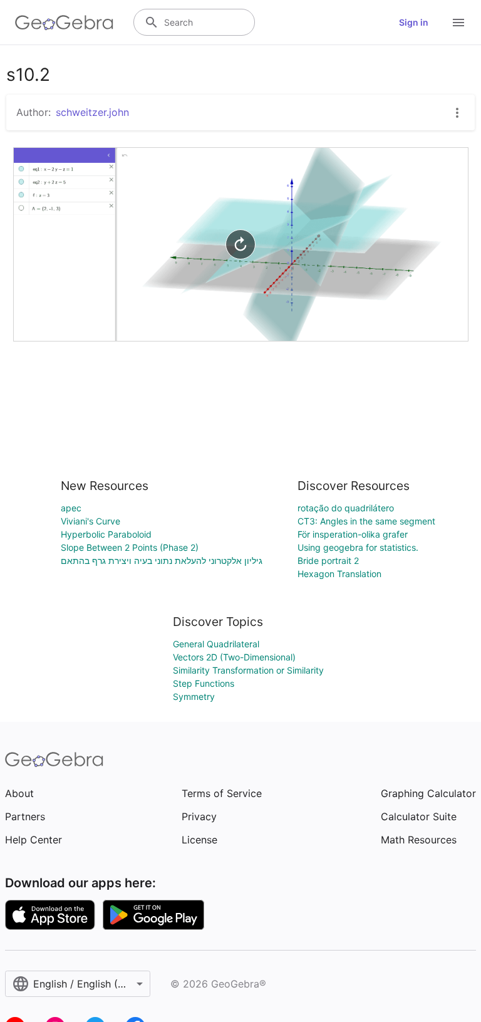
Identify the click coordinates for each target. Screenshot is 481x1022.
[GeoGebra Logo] (64, 22)
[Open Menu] (458, 22)
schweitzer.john (92, 112)
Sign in (413, 22)
